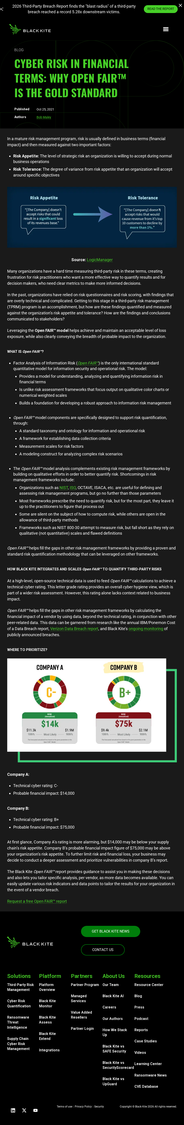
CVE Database (146, 1086)
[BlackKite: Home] (30, 29)
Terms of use (64, 1106)
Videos (140, 1052)
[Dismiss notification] (181, 6)
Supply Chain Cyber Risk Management (18, 1044)
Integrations (49, 1050)
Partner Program (85, 985)
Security (99, 1106)
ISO (73, 487)
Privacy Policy (83, 1106)
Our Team (111, 985)
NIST (63, 487)
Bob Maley (44, 117)
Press (139, 1007)
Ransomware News (150, 1075)
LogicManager (100, 259)
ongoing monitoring (146, 628)
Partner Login (82, 1028)
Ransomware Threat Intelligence (18, 1022)
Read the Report (160, 9)
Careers (109, 1007)
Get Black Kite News (110, 931)
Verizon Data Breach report (74, 628)
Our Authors (113, 1019)
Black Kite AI (113, 996)
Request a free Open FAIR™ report (37, 901)
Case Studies (145, 1041)
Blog (138, 996)
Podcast (141, 1019)
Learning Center (148, 1064)
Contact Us (103, 950)
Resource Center (148, 985)
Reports (141, 1030)
